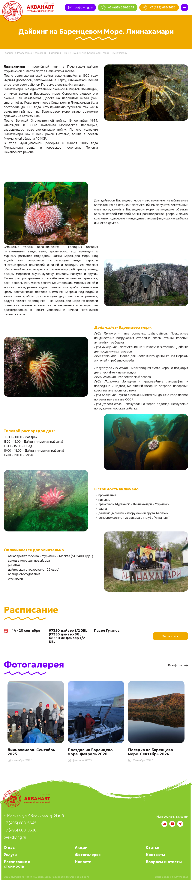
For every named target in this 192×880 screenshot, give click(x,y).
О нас (9, 847)
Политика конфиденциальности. (45, 877)
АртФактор (181, 877)
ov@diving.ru (15, 837)
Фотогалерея (88, 854)
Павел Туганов (107, 630)
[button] (188, 716)
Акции (81, 847)
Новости (83, 861)
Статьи (152, 847)
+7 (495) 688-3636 (20, 830)
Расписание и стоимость (17, 864)
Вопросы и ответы (164, 861)
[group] (36, 723)
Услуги (10, 854)
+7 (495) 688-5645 (20, 823)
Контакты (155, 854)
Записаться (170, 636)
